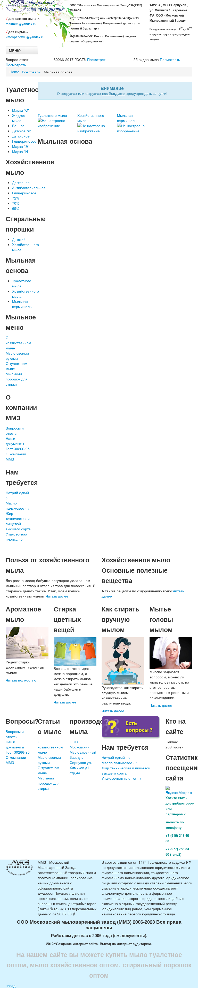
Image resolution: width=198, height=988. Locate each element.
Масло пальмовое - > (18, 505)
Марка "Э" (20, 146)
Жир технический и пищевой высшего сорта (18, 521)
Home (14, 71)
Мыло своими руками (17, 355)
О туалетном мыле (16, 366)
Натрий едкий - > (18, 495)
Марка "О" (20, 110)
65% (15, 208)
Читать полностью (21, 680)
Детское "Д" (21, 130)
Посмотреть (16, 64)
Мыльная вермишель (21, 304)
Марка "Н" (20, 151)
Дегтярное (21, 136)
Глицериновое (24, 141)
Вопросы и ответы (15, 430)
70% (15, 203)
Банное (18, 125)
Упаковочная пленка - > (16, 536)
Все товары (31, 71)
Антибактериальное (29, 187)
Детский (19, 239)
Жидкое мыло (18, 118)
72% (15, 198)
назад (10, 985)
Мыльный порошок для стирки (17, 379)
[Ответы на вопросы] (131, 727)
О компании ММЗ (16, 456)
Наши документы (15, 441)
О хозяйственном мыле (18, 342)
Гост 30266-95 (18, 448)
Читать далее (57, 596)
